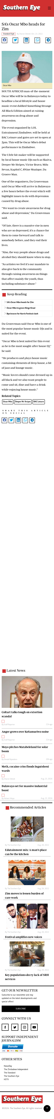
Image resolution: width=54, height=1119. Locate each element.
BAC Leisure (39, 402)
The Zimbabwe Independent (16, 1069)
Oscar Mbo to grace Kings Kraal (21, 308)
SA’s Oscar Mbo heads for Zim (20, 302)
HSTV (6, 1079)
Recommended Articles (28, 807)
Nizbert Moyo (9, 799)
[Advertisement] (27, 549)
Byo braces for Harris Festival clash (22, 314)
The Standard (9, 1073)
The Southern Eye (11, 1076)
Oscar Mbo (7, 402)
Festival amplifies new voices (23, 937)
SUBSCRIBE (21, 1009)
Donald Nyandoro (10, 760)
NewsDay (8, 1066)
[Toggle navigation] (49, 8)
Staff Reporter (9, 725)
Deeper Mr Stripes (23, 402)
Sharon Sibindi (24, 34)
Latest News (16, 670)
